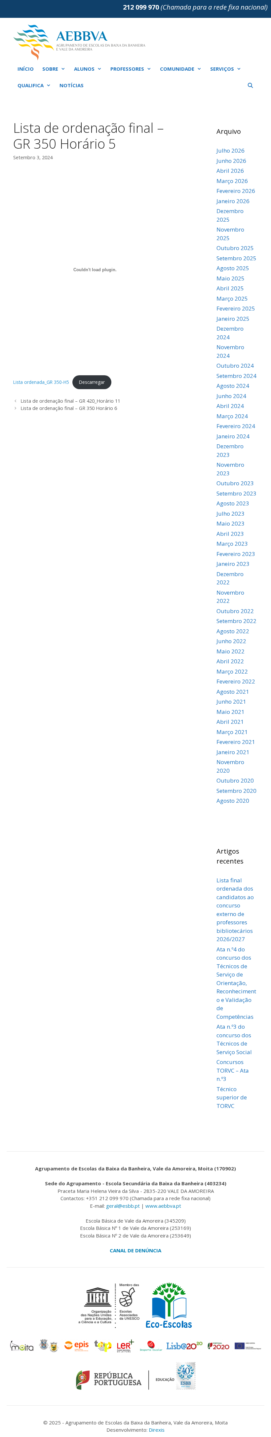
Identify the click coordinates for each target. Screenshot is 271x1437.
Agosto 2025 (232, 268)
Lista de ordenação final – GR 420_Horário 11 (70, 401)
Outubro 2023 (235, 483)
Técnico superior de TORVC (231, 1097)
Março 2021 (232, 732)
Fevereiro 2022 (235, 681)
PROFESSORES (127, 68)
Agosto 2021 (232, 691)
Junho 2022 (231, 641)
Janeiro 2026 (233, 201)
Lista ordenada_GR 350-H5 (41, 382)
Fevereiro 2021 (235, 742)
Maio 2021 (230, 712)
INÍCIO (26, 68)
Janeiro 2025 (233, 318)
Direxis (157, 1429)
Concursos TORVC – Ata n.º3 (232, 1070)
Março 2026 (232, 181)
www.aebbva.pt (163, 1205)
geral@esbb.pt (123, 1205)
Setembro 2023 (236, 493)
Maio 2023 (230, 523)
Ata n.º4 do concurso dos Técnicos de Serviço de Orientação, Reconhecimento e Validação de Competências (236, 982)
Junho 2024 (231, 396)
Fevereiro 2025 (235, 308)
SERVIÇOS (222, 68)
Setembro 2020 (236, 790)
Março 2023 (232, 543)
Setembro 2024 (236, 376)
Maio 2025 (230, 278)
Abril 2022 (230, 661)
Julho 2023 (230, 513)
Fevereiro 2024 (235, 426)
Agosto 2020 (232, 800)
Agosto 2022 (232, 631)
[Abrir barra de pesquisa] (250, 85)
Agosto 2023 (232, 503)
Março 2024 (232, 416)
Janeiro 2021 (233, 752)
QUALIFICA (31, 85)
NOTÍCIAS (71, 85)
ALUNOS (84, 68)
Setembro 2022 (236, 621)
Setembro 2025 (236, 258)
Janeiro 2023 (233, 564)
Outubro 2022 (235, 611)
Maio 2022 (230, 651)
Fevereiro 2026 (235, 191)
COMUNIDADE (177, 68)
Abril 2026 (230, 170)
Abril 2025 (230, 288)
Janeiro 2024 (233, 436)
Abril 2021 (230, 721)
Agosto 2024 (232, 385)
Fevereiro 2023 (235, 554)
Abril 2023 (230, 533)
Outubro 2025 (235, 248)
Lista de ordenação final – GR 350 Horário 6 (68, 408)
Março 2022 (232, 671)
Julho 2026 (230, 150)
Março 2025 (232, 298)
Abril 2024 (230, 406)
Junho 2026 (231, 161)
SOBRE (50, 68)
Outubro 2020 (235, 780)
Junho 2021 (231, 701)
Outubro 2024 (235, 365)
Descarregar (92, 382)
